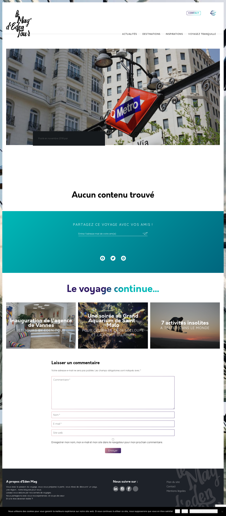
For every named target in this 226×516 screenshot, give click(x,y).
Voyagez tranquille (202, 34)
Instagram (122, 488)
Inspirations (174, 34)
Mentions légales (176, 490)
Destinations (152, 34)
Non (185, 511)
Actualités (129, 34)
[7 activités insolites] (185, 325)
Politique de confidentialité (203, 511)
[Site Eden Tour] (213, 13)
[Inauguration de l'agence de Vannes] (41, 325)
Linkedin (115, 488)
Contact (193, 13)
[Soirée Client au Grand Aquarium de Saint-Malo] (113, 325)
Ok (177, 511)
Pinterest (135, 488)
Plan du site (173, 482)
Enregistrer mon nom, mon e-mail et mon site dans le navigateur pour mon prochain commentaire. (107, 442)
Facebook (129, 488)
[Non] (222, 511)
